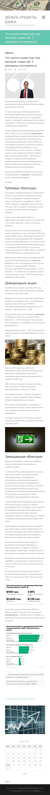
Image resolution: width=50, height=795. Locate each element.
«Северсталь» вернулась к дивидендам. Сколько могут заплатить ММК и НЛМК (22, 682)
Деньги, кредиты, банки (21, 19)
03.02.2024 (21, 69)
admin (10, 69)
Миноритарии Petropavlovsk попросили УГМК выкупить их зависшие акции (24, 675)
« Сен (24, 773)
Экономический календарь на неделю (20, 699)
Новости (9, 53)
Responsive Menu (43, 17)
